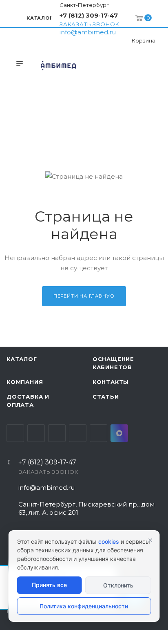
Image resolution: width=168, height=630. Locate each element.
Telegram (36, 433)
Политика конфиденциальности (84, 606)
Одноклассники (77, 433)
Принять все (49, 584)
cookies (108, 541)
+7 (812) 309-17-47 (89, 15)
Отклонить (118, 585)
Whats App (98, 433)
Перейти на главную (84, 296)
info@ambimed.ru (88, 32)
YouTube (57, 433)
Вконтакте (15, 433)
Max (119, 433)
